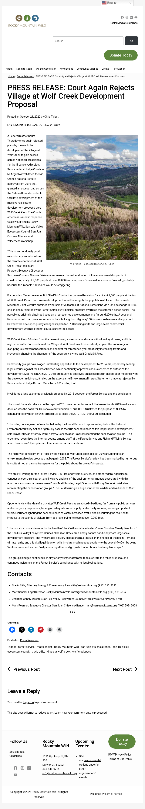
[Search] (131, 40)
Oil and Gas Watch (46, 68)
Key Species (66, 68)
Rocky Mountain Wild (66, 646)
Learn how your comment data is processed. (81, 712)
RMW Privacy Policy (119, 754)
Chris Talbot (51, 116)
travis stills (38, 651)
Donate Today (120, 55)
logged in (28, 702)
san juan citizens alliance (95, 646)
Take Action (119, 68)
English (111, 2)
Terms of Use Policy (120, 758)
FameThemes (113, 793)
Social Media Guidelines (124, 22)
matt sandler (44, 646)
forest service (26, 646)
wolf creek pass (81, 651)
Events (105, 68)
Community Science (87, 68)
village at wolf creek (58, 651)
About (9, 68)
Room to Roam (24, 68)
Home (11, 76)
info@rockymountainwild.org (59, 773)
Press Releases (25, 76)
